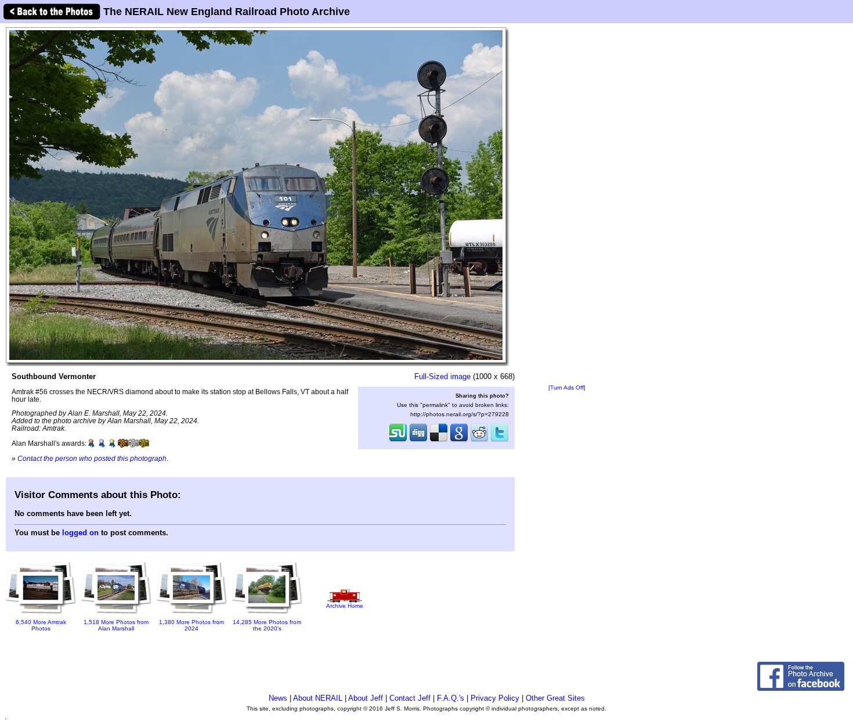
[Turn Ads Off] (566, 387)
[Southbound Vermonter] (256, 195)
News (278, 698)
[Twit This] (499, 441)
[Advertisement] (567, 204)
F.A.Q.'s (450, 698)
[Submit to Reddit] (479, 441)
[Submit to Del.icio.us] (438, 441)
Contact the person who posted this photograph (92, 458)
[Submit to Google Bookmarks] (459, 441)
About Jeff (365, 698)
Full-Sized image (442, 376)
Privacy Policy (495, 698)
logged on (80, 532)
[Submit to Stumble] (398, 441)
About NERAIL (317, 698)
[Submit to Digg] (418, 441)
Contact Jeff (410, 698)
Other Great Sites (555, 698)
